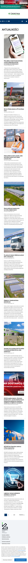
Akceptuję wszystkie (20, 559)
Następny (22, 514)
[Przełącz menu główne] (22, 21)
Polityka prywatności (6, 541)
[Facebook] (3, 21)
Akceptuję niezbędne (7, 559)
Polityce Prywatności (22, 550)
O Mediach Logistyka (6, 536)
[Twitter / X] (5, 21)
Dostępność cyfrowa (6, 543)
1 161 (14, 514)
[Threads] (9, 21)
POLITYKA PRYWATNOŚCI (15, 556)
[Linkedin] (1, 21)
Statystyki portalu (5, 538)
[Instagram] (7, 21)
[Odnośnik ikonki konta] (26, 21)
